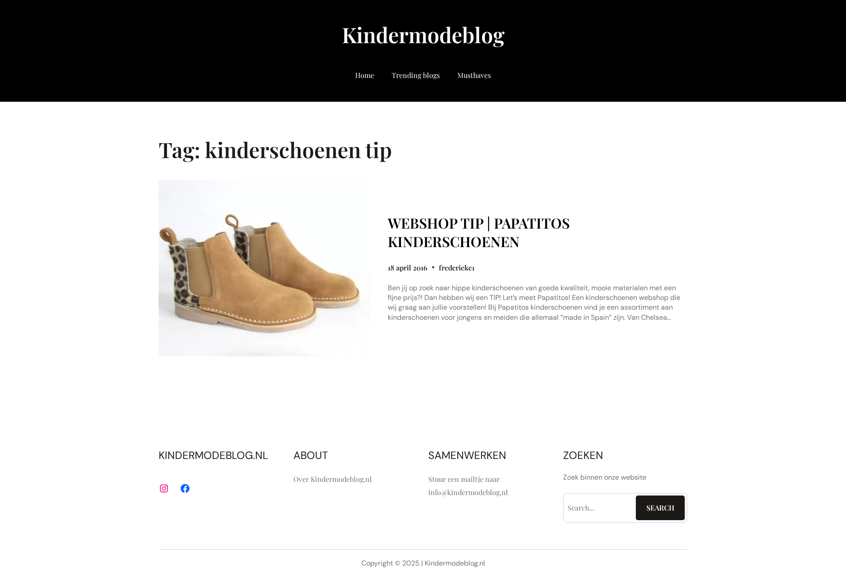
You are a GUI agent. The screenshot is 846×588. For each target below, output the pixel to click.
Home (364, 75)
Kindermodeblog (423, 34)
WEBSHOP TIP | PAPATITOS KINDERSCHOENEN (479, 232)
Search (660, 507)
